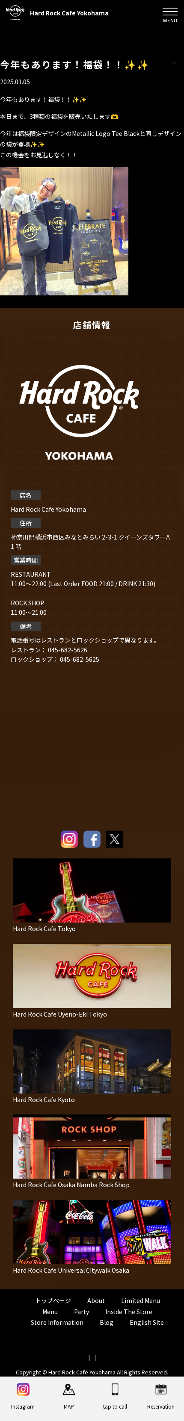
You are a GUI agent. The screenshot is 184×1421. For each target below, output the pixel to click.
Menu (50, 1311)
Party (81, 1311)
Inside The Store (128, 1311)
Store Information (57, 1322)
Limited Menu (140, 1300)
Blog (106, 1322)
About (96, 1300)
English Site (147, 1322)
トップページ (53, 1300)
